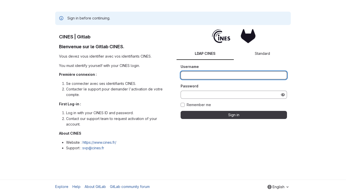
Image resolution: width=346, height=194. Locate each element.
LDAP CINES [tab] (205, 53)
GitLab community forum (130, 186)
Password (189, 86)
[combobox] (278, 187)
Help (76, 186)
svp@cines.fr (93, 148)
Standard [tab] (262, 53)
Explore (61, 186)
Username (190, 66)
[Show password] (283, 95)
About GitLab (95, 186)
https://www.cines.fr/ (99, 142)
